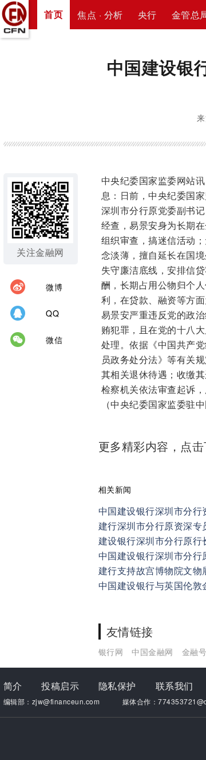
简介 (12, 685)
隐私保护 (117, 685)
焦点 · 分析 (100, 14)
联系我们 (174, 685)
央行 (147, 14)
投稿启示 (60, 685)
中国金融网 (152, 651)
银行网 (111, 651)
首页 (53, 14)
